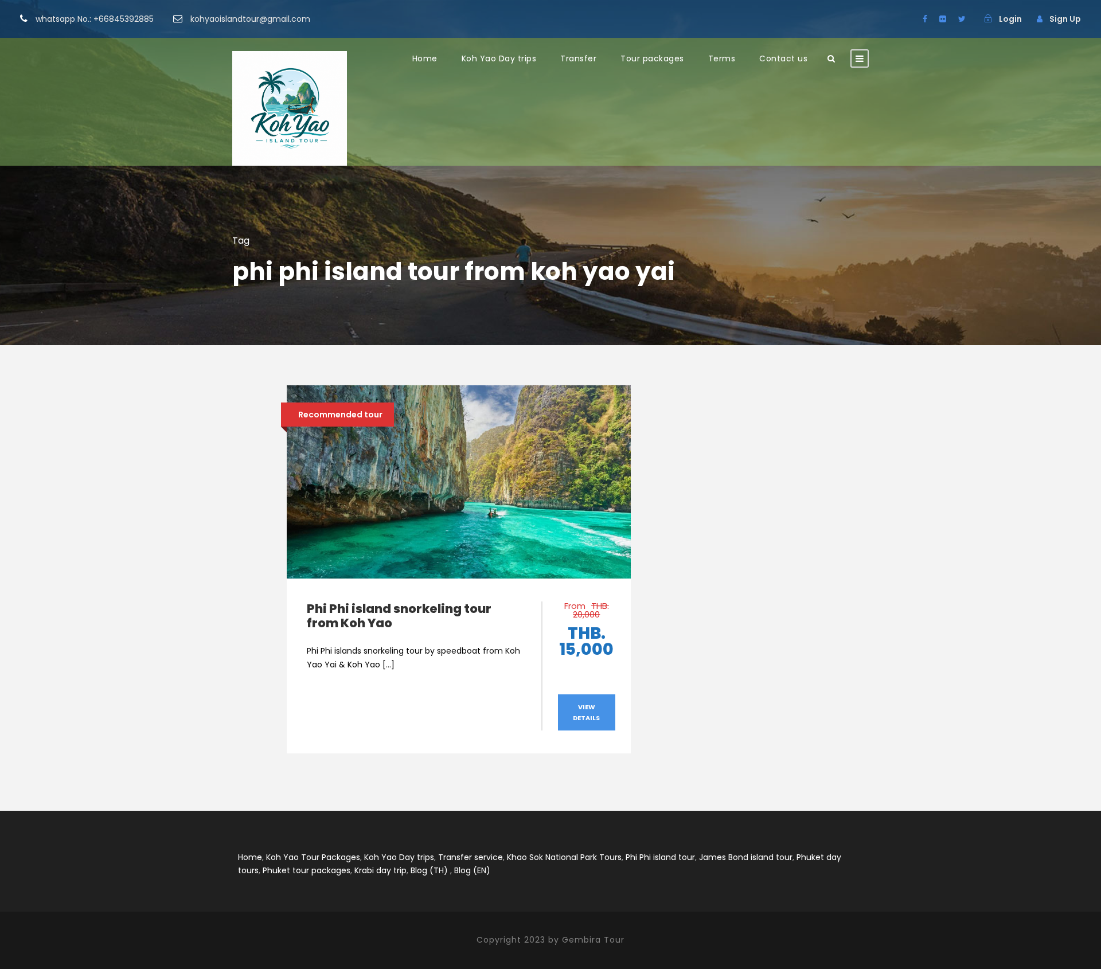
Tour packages (652, 58)
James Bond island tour (745, 857)
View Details (586, 712)
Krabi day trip (380, 870)
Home (425, 58)
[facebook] (925, 19)
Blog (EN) (472, 870)
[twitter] (962, 19)
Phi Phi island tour (660, 857)
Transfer (578, 58)
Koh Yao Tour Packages (313, 857)
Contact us (783, 58)
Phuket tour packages (306, 870)
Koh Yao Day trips (499, 58)
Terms (722, 58)
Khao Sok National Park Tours (564, 857)
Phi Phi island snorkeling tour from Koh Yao (399, 615)
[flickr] (942, 19)
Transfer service (470, 857)
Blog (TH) (429, 870)
